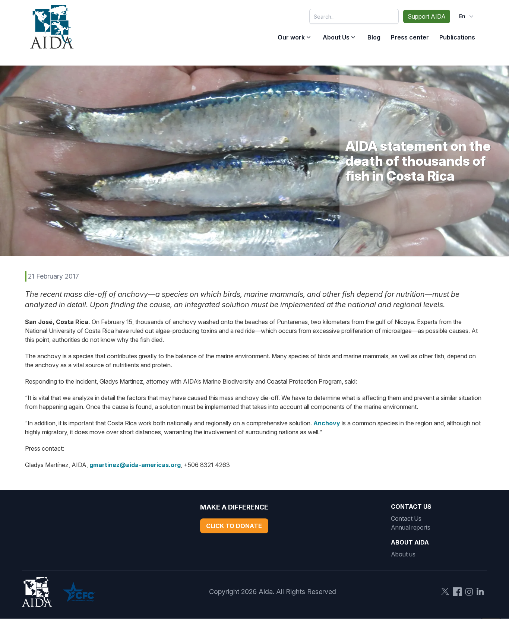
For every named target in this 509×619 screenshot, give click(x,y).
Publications (457, 37)
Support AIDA (427, 16)
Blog (373, 37)
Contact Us (406, 518)
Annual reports (410, 527)
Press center (410, 37)
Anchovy (326, 423)
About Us (336, 37)
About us (403, 554)
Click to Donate (234, 526)
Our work (291, 37)
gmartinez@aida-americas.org (135, 465)
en (462, 16)
